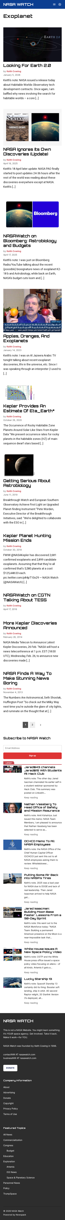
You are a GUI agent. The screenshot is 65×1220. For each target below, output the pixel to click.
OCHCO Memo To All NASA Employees (39, 842)
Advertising (9, 1092)
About (6, 1087)
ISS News (12, 1172)
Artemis (10, 1166)
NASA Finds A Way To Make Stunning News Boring (27, 678)
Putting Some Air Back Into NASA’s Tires (41, 876)
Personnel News (11, 1183)
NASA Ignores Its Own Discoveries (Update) (27, 151)
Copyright (8, 1103)
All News (7, 1134)
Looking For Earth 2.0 (27, 65)
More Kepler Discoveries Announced (30, 625)
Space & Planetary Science (21, 1177)
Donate (10, 1068)
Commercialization (12, 1140)
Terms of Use (10, 1114)
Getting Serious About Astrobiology (26, 483)
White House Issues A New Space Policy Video (43, 950)
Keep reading (31, 797)
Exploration (9, 1161)
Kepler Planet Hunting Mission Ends (27, 538)
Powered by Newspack (14, 1215)
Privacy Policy (10, 1108)
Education (8, 1156)
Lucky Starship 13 (38, 979)
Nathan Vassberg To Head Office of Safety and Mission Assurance (42, 807)
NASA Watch (18, 4)
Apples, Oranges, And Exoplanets (26, 338)
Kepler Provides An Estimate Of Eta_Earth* (29, 408)
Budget (10, 1150)
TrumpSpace (10, 1193)
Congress (8, 1145)
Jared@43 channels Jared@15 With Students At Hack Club (43, 770)
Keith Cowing (14, 71)
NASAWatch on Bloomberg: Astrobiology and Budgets (29, 241)
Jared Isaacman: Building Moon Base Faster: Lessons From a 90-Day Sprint (42, 913)
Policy (6, 1188)
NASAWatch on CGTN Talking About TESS (26, 597)
